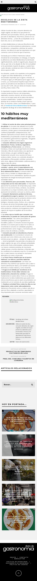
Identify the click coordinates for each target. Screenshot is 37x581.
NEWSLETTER (19, 558)
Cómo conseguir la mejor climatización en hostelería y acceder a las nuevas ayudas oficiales (18, 493)
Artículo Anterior (18, 349)
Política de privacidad (17, 561)
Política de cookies (19, 564)
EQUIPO (13, 557)
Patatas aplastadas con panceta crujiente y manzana (18, 518)
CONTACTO (24, 557)
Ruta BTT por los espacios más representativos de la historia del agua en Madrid (18, 468)
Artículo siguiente (18, 356)
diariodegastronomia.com (9, 24)
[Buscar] (35, 2)
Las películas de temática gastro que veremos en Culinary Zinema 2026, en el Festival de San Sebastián (18, 444)
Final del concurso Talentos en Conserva (18, 359)
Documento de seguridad (17, 563)
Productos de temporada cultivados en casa (18, 352)
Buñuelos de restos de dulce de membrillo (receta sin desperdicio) (18, 419)
